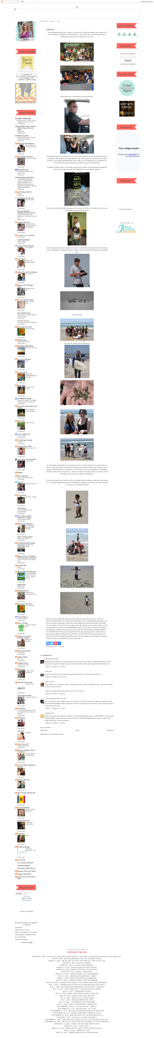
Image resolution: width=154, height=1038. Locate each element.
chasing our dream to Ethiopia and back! (24, 637)
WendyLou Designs (23, 847)
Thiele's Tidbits (22, 657)
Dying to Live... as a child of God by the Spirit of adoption (26, 557)
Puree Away (21, 860)
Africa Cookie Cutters (21, 939)
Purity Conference (73, 34)
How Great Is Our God (24, 327)
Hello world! (20, 131)
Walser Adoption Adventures (26, 571)
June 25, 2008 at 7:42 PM (55, 666)
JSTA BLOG (21, 718)
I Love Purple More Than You (54, 698)
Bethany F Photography (25, 524)
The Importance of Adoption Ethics (25, 934)
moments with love (23, 222)
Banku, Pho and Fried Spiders (27, 272)
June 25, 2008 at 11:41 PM (55, 677)
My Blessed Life (50, 659)
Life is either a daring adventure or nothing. (24, 516)
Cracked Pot (21, 708)
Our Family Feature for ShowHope (27, 322)
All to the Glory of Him (24, 446)
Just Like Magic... (30, 328)
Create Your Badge (27, 900)
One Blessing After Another (26, 543)
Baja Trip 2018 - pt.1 (31, 483)
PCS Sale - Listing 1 (31, 497)
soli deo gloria (22, 372)
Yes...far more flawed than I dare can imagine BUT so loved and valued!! (26, 712)
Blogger (20, 472)
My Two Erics (29, 274)
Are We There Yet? (23, 821)
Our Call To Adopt (20, 937)
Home (77, 730)
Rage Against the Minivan (25, 177)
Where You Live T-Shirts (22, 930)
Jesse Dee (20, 731)
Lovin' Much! (21, 259)
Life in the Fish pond (24, 359)
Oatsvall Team (22, 340)
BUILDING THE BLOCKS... (25, 346)
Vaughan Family (22, 663)
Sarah (47, 671)
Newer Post (43, 730)
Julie (105, 625)
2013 (26, 361)
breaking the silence (23, 746)
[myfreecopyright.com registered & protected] (26, 925)
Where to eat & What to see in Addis (26, 932)
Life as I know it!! (22, 744)
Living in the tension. (23, 665)
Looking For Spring (30, 158)
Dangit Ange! (21, 584)
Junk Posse (21, 669)
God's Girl (48, 681)
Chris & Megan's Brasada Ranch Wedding (30, 527)
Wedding (28, 732)
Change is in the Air (31, 697)
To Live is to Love (23, 321)
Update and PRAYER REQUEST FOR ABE (31, 375)
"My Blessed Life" (23, 591)
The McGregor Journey (24, 440)
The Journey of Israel (24, 695)
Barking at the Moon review (25, 477)
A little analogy (21, 241)
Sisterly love (20, 586)
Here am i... (21, 482)
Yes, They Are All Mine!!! (25, 863)
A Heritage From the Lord (25, 198)
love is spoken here (23, 434)
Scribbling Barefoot (23, 240)
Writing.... (20, 193)
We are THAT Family (23, 313)
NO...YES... (20, 659)
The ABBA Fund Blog (24, 398)
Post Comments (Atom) (56, 734)
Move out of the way (31, 348)
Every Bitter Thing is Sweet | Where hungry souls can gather (26, 128)
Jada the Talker (29, 200)
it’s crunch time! (21, 436)
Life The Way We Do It (24, 192)
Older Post (110, 730)
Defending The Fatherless (25, 143)
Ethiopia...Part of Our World (26, 871)
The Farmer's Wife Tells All (26, 868)
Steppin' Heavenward (24, 874)
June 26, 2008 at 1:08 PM (55, 694)
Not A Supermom (23, 476)
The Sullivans (21, 495)
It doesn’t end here (22, 618)
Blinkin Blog (21, 385)
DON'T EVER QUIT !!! (23, 341)
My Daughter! (29, 247)
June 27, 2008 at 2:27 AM (55, 708)
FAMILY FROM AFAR (24, 118)
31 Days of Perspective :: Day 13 (30, 850)
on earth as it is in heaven (25, 235)
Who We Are (18, 927)
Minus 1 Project (22, 623)
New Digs (20, 442)
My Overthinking (22, 170)
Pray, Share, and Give (23, 538)
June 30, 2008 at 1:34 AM (55, 723)
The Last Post (29, 461)
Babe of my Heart (22, 135)
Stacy (79, 632)
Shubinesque (21, 508)
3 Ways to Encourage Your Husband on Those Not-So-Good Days (26, 216)
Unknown (48, 713)
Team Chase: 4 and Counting (26, 459)
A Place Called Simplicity (25, 246)
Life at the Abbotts (23, 807)
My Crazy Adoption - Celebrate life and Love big (26, 212)
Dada (27, 835)
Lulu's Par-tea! (29, 422)
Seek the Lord (29, 684)
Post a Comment (45, 727)
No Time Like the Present (25, 300)
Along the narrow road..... (25, 682)
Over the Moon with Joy (25, 156)
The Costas (21, 834)
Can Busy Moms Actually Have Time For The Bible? (30, 225)
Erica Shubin (27, 896)
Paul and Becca (22, 617)
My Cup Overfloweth (23, 651)
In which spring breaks (23, 519)
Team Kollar (21, 421)
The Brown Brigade (23, 865)
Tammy (48, 621)
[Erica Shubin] (26, 898)
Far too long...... (21, 652)
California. (50, 30)
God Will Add (21, 565)
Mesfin (19, 567)
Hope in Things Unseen (25, 537)
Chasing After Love (23, 780)
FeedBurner (132, 64)
